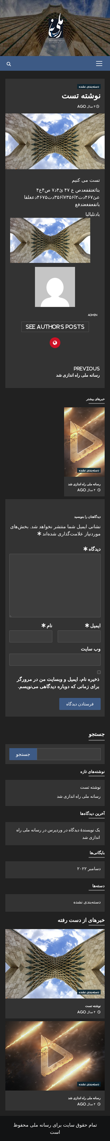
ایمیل (93, 625)
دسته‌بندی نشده (89, 86)
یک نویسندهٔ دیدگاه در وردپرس (74, 830)
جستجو (97, 734)
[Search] (8, 64)
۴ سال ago (86, 106)
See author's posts (55, 326)
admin (92, 315)
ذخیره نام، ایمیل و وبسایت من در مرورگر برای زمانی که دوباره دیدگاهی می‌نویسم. (58, 683)
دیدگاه (92, 548)
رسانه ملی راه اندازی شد (78, 371)
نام (47, 625)
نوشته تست (90, 787)
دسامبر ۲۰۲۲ (89, 868)
